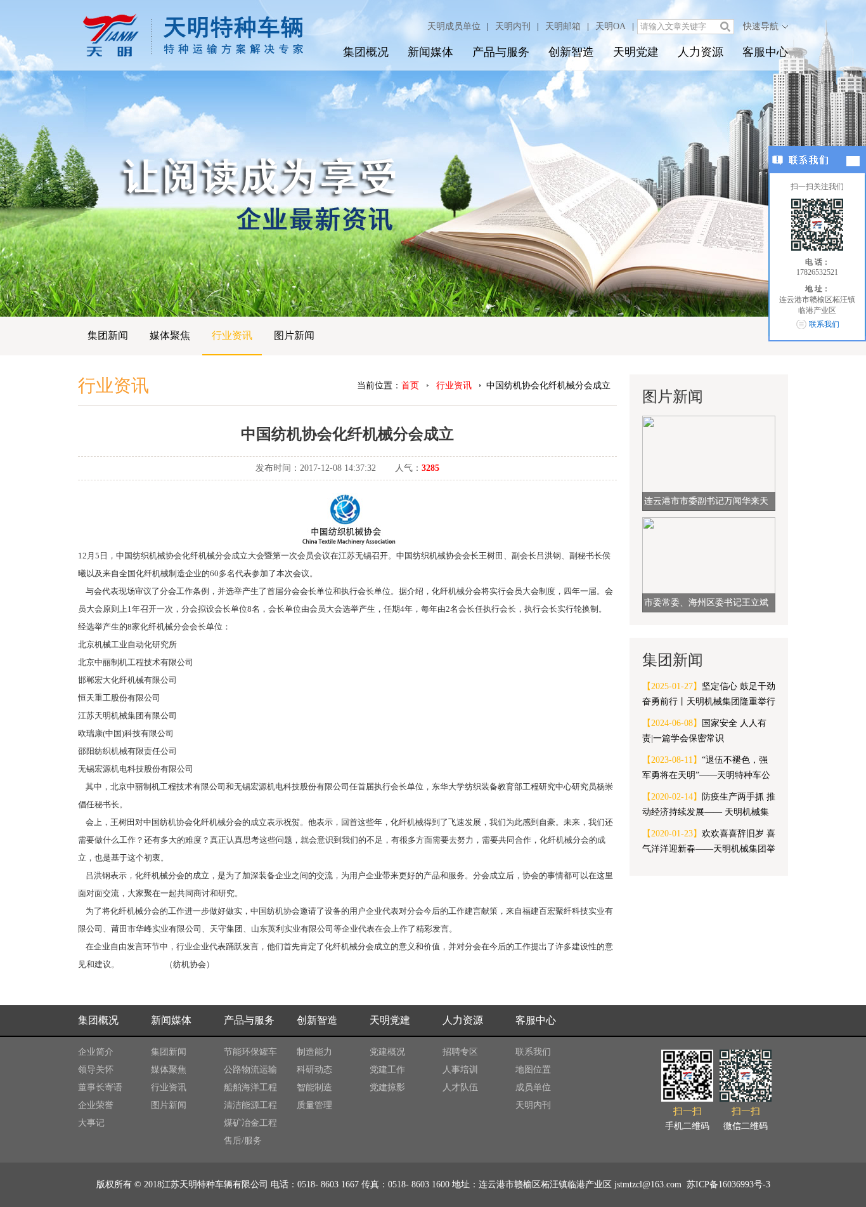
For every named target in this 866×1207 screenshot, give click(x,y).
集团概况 (366, 52)
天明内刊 (513, 26)
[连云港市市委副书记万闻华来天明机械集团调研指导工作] (708, 462)
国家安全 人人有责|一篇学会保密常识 (704, 730)
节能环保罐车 (250, 1052)
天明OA (610, 26)
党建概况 (387, 1052)
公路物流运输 (250, 1069)
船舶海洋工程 (250, 1087)
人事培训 (460, 1069)
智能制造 (314, 1087)
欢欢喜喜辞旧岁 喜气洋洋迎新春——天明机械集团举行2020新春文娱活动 (708, 843)
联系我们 (533, 1052)
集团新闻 (107, 335)
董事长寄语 (100, 1087)
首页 (410, 385)
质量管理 (314, 1105)
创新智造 (571, 52)
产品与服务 (500, 52)
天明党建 (636, 52)
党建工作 (387, 1069)
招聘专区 (460, 1052)
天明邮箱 (563, 26)
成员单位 (533, 1087)
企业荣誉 (95, 1105)
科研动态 (314, 1069)
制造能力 (314, 1052)
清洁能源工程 (250, 1105)
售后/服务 (243, 1140)
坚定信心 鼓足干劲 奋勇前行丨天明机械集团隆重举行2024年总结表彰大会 (708, 695)
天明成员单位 (454, 26)
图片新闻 (294, 335)
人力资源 (700, 52)
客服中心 (765, 52)
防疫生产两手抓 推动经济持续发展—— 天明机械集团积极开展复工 (708, 806)
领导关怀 (95, 1069)
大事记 (91, 1123)
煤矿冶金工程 (250, 1123)
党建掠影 (387, 1087)
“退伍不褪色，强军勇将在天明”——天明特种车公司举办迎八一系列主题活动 (706, 769)
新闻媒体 (430, 52)
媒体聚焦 (170, 335)
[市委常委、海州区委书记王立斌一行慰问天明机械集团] (708, 564)
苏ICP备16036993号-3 (727, 1184)
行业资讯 (232, 335)
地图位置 (533, 1069)
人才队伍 (460, 1087)
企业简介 (95, 1052)
